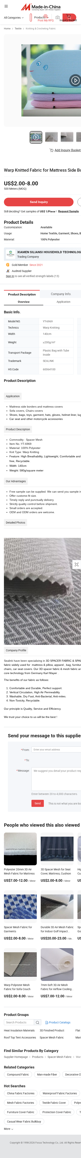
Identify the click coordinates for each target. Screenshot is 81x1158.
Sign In (10, 276)
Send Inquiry (39, 202)
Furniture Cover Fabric (20, 1112)
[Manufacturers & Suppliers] (40, 7)
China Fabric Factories (20, 1093)
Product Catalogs (59, 1022)
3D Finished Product (52, 1030)
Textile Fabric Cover (54, 1103)
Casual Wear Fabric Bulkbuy (24, 1121)
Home (7, 28)
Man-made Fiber (47, 1074)
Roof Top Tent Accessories (20, 1037)
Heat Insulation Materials (19, 1030)
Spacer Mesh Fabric (52, 1037)
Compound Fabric (18, 1074)
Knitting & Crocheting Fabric (41, 28)
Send (38, 803)
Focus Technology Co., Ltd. (49, 1142)
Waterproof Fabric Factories (60, 1093)
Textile (18, 28)
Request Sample (68, 211)
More (7, 1129)
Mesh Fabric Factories (20, 1103)
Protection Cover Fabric (56, 1112)
